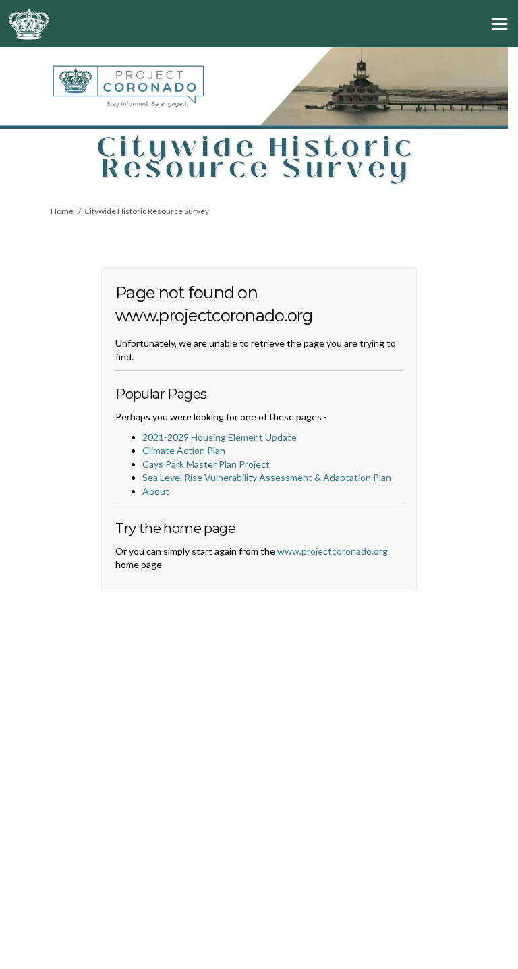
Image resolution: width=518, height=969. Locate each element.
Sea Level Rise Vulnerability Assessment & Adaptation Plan (266, 477)
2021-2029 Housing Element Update (219, 437)
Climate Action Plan (183, 450)
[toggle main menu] (499, 24)
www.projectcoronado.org (332, 551)
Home (62, 211)
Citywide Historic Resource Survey (146, 211)
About (155, 491)
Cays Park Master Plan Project (206, 464)
